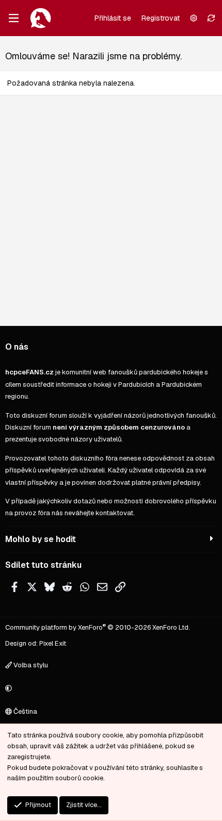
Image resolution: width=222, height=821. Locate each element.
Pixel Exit (52, 643)
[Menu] (13, 18)
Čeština (24, 711)
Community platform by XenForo (97, 627)
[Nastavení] (193, 18)
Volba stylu (30, 665)
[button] (109, 688)
